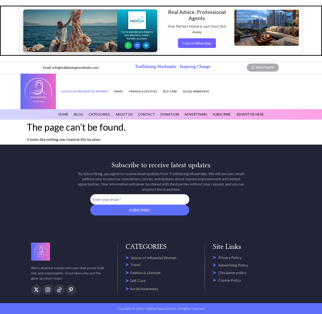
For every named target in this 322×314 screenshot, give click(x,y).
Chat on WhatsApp (197, 43)
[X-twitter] (36, 289)
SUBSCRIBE (222, 114)
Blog (78, 114)
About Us (124, 114)
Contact (146, 114)
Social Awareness (196, 91)
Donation (170, 114)
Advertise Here (250, 114)
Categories (99, 114)
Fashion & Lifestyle (143, 91)
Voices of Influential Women (84, 91)
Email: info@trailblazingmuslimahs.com (71, 67)
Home (63, 114)
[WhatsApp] (128, 45)
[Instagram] (48, 289)
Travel (118, 91)
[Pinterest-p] (71, 289)
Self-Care (170, 91)
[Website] (146, 45)
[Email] (137, 45)
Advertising (196, 114)
